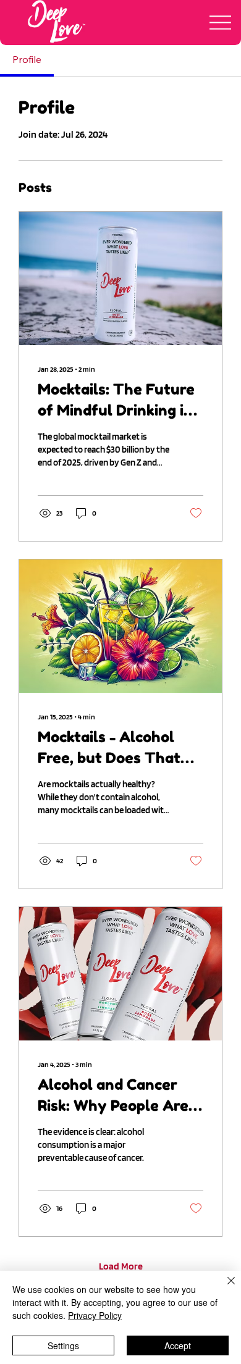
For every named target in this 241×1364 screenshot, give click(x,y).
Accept (177, 1345)
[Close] (224, 1288)
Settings (63, 1345)
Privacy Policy (95, 1315)
